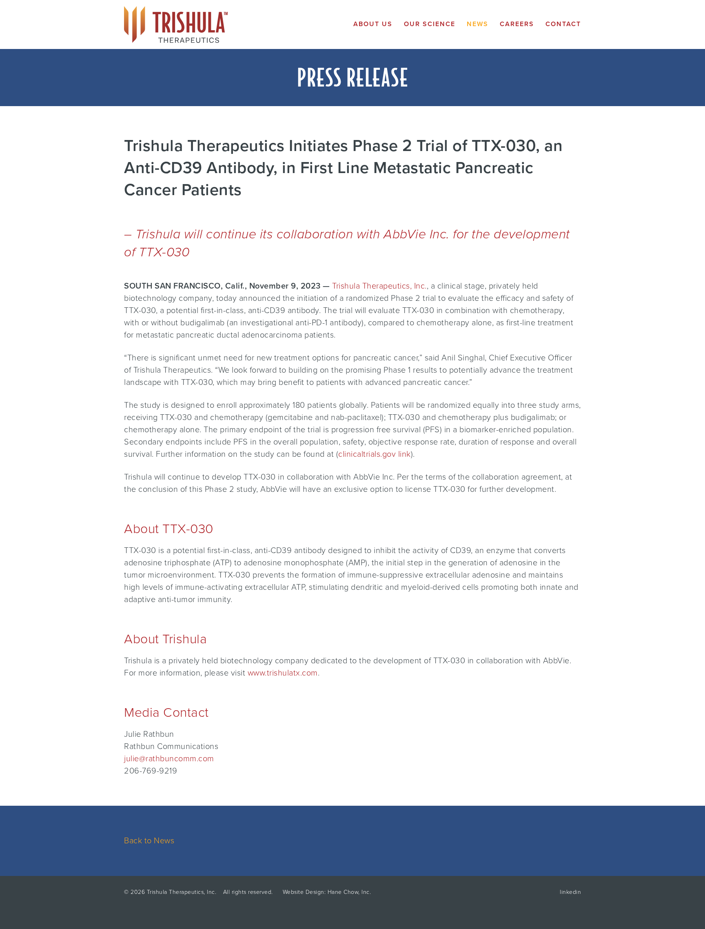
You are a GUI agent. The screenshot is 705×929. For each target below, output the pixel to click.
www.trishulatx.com (283, 673)
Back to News (149, 841)
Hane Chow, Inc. (349, 892)
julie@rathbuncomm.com (169, 759)
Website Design (303, 892)
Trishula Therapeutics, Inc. (379, 286)
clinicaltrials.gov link (374, 454)
